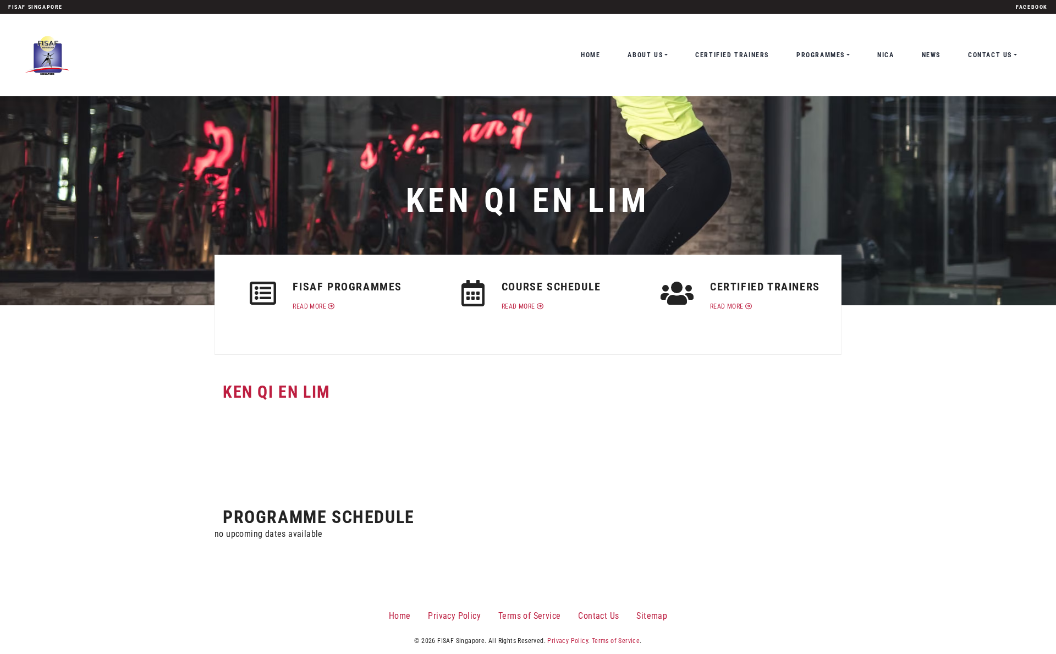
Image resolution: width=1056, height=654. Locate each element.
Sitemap (651, 616)
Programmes (820, 55)
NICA (885, 55)
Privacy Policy (454, 616)
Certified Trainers (732, 55)
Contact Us (990, 55)
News (931, 55)
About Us (645, 55)
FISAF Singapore (35, 7)
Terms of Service (529, 616)
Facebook (1032, 7)
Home (590, 55)
